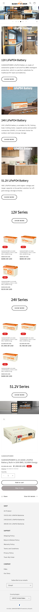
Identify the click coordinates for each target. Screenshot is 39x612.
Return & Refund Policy (11, 540)
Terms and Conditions (11, 548)
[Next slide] (26, 22)
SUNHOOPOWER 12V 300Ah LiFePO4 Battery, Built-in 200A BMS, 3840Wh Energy (27, 252)
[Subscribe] (30, 585)
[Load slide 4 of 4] (23, 21)
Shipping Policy (9, 536)
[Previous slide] (13, 22)
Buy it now (20, 488)
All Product (7, 511)
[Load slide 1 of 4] (16, 21)
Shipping (3, 468)
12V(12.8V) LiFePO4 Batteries (14, 515)
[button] (4, 3)
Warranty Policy (9, 544)
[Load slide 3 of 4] (21, 21)
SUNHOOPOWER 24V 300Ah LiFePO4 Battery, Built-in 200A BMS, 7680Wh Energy (9, 339)
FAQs (5, 569)
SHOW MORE (9, 79)
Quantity (4, 472)
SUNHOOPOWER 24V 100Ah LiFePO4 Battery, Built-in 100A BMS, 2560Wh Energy (9, 370)
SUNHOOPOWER (16, 608)
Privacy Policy (9, 553)
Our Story (7, 573)
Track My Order (9, 557)
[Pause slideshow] (37, 22)
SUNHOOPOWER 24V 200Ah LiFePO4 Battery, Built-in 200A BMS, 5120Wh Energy (27, 339)
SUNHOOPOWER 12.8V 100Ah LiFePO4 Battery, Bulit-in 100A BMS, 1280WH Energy (9, 283)
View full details (29, 496)
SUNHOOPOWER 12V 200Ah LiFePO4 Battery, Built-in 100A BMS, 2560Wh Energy (9, 252)
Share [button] (5, 496)
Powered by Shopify (26, 608)
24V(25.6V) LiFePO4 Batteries (14, 519)
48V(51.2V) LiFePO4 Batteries (14, 524)
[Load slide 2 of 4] (18, 21)
